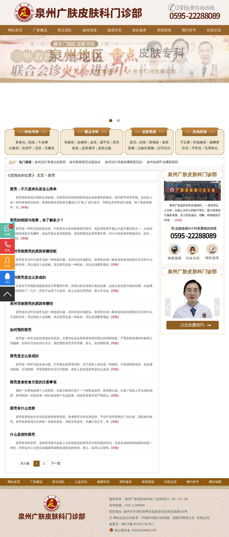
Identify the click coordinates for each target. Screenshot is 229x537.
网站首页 (15, 30)
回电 (7, 250)
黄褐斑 (154, 142)
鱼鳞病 (82, 142)
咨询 (7, 234)
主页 (40, 175)
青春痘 (20, 142)
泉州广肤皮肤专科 (180, 205)
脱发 (31, 142)
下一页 (55, 463)
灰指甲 (27, 148)
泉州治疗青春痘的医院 (50, 162)
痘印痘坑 (164, 148)
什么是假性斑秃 (22, 434)
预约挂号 (189, 30)
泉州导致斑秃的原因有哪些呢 (33, 251)
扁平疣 (105, 142)
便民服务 (125, 482)
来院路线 (164, 30)
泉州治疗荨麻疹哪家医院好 (123, 162)
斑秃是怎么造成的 (24, 356)
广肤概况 (40, 30)
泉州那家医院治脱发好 (85, 162)
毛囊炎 (50, 148)
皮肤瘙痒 (88, 148)
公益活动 (81, 482)
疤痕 (142, 142)
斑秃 (116, 142)
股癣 (131, 148)
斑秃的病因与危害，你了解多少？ (37, 220)
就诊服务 (139, 30)
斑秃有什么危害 (22, 408)
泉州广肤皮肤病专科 (139, 499)
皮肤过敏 (104, 148)
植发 (75, 148)
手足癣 (185, 142)
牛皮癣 (43, 142)
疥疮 (185, 148)
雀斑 (165, 142)
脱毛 (133, 142)
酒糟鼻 (214, 142)
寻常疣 (196, 148)
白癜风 (14, 148)
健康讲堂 (114, 30)
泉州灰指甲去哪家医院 (162, 162)
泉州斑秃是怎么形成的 (28, 277)
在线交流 (214, 30)
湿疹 (38, 148)
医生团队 (65, 30)
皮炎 (93, 142)
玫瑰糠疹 (199, 142)
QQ (7, 281)
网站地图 (215, 482)
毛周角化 (211, 148)
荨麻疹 (69, 142)
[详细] (24, 207)
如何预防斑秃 (21, 330)
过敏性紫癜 (146, 148)
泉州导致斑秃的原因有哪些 (31, 303)
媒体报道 (90, 30)
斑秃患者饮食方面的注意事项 (33, 382)
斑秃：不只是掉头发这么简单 (33, 189)
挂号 (7, 266)
